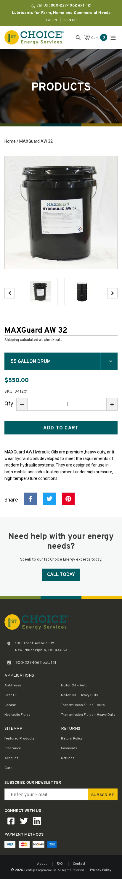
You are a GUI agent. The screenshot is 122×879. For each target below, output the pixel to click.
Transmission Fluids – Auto (83, 705)
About (42, 864)
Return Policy (72, 738)
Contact (79, 864)
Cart (8, 768)
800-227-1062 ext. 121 (35, 662)
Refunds (67, 758)
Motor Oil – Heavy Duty (79, 695)
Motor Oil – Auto (74, 685)
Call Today (61, 575)
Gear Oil (10, 695)
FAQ (60, 864)
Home (10, 141)
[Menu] (113, 37)
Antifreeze (12, 685)
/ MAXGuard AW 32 (34, 141)
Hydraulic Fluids (17, 715)
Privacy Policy (100, 870)
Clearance (12, 748)
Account (11, 758)
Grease (10, 705)
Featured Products (19, 738)
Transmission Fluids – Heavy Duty (88, 715)
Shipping (11, 340)
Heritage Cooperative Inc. (40, 870)
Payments (69, 748)
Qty (8, 404)
